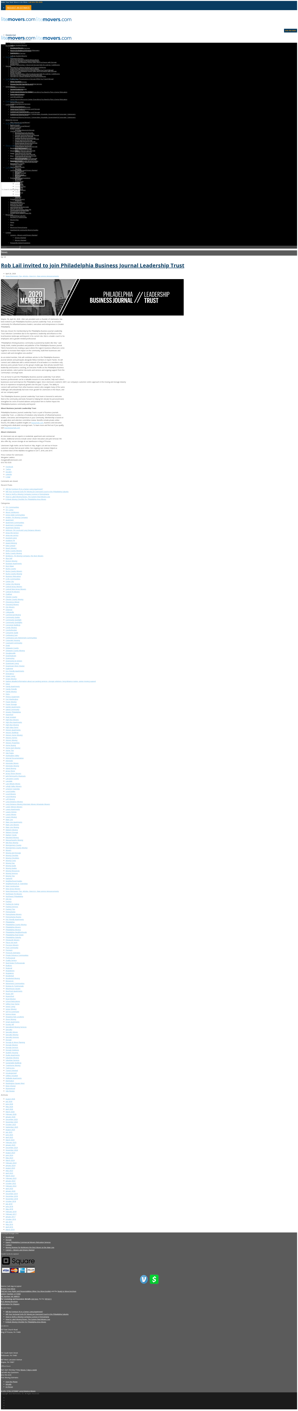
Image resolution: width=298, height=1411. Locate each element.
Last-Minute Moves (13, 784)
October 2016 (11, 1219)
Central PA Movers (13, 592)
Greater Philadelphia (13, 712)
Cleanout (9, 609)
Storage (9, 57)
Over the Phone (11, 1382)
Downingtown (11, 656)
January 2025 (10, 1145)
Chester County (15, 128)
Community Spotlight (13, 620)
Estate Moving (11, 679)
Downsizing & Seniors (14, 661)
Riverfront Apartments (14, 991)
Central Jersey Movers (14, 586)
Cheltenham (19, 181)
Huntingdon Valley (12, 755)
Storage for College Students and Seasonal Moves (28, 76)
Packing (8, 901)
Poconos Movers (16, 202)
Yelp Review (10, 1091)
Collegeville (19, 184)
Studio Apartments (13, 1055)
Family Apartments (13, 686)
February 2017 (11, 1214)
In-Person (9, 1387)
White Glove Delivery (17, 110)
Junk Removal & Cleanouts (16, 776)
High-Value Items (12, 727)
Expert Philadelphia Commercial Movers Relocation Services (28, 1242)
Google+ (9, 472)
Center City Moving (13, 584)
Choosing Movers (12, 604)
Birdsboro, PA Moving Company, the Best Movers (24, 556)
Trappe (17, 192)
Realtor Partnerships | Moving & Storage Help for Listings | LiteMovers (35, 65)
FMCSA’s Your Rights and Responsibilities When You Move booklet (26, 1291)
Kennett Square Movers (23, 148)
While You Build (15, 81)
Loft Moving (10, 799)
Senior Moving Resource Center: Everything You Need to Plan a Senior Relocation (38, 92)
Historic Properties (13, 743)
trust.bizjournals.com (12, 428)
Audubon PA (10, 540)
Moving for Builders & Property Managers (24, 61)
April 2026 (9, 1109)
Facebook (9, 467)
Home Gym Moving (13, 748)
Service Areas (11, 1014)
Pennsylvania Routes (13, 917)
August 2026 (10, 1099)
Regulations (10, 971)
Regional (9, 968)
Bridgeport (18, 179)
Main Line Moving (12, 827)
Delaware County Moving (15, 650)
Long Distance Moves (27, 1391)
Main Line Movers (12, 825)
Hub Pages (10, 753)
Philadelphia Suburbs (17, 216)
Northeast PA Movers (14, 894)
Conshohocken (20, 186)
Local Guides (10, 791)
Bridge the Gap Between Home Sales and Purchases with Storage (33, 62)
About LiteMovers (12, 512)
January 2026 (10, 1117)
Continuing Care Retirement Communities (21, 638)
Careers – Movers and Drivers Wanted (23, 235)
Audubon (18, 197)
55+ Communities (12, 507)
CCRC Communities (13, 579)
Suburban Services (12, 1060)
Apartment (10, 520)
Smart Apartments (12, 1022)
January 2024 (10, 1165)
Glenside (18, 166)
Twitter (8, 469)
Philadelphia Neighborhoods (16, 932)
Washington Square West (15, 1083)
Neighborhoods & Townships (17, 883)
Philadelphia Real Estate (15, 935)
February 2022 (11, 1186)
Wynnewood (10, 1088)
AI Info (3, 1391)
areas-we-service (12, 535)
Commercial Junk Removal (19, 115)
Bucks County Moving (14, 574)
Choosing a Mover (12, 602)
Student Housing (12, 1052)
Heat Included (11, 717)
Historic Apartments (13, 730)
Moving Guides (11, 868)
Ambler (17, 174)
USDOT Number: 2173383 (11, 1294)
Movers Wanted (20, 240)
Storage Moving (12, 1045)
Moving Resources (13, 871)
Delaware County (16, 164)
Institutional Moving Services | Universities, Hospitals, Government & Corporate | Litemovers (43, 114)
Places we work (11, 942)
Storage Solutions (12, 1050)
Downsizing (14, 64)
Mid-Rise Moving (12, 843)
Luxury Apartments (13, 809)
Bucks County (15, 129)
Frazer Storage (11, 704)
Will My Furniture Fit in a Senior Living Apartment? (24, 489)
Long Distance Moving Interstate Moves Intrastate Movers (28, 804)
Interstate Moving (12, 766)
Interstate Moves (12, 763)
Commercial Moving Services (20, 104)
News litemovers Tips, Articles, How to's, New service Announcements (32, 276)
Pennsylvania (10, 912)
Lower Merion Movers (14, 807)
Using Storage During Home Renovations (24, 69)
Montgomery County (17, 163)
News (12, 153)
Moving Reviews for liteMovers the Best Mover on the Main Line (30, 1247)
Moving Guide (11, 866)
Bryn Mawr (10, 566)
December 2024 (12, 1147)
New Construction (12, 886)
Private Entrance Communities (17, 955)
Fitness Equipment (12, 697)
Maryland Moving (12, 837)
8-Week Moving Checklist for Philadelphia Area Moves (26, 499)
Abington (18, 168)
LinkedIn (9, 474)
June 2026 (9, 1104)
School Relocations (13, 1001)
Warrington (10, 1081)
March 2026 (10, 1112)
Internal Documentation (15, 758)
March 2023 (10, 1176)
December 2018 (12, 1196)
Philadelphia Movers (17, 199)
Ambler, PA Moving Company (17, 517)
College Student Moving (18, 45)
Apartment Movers (16, 58)
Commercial (10, 104)
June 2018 (9, 1206)
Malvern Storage (12, 832)
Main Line (9, 819)
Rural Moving (10, 999)
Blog (11, 156)
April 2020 (9, 1188)
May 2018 (9, 1209)
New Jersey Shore (16, 204)
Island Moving (11, 768)
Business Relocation (13, 576)
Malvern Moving (12, 830)
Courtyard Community (14, 643)
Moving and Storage (13, 853)
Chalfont (9, 594)
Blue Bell (18, 176)
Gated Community (12, 709)
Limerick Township (13, 789)
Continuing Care (12, 635)
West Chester (11, 1086)
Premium (9, 950)
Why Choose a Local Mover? (20, 126)
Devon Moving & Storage (23, 140)
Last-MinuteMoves (16, 97)
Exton (8, 684)
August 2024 (10, 1153)
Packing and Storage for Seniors (21, 92)
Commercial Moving (13, 615)
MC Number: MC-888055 (10, 1296)
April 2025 (9, 1137)
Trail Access (10, 1068)
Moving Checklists (12, 858)
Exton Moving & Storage (23, 145)
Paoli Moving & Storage (23, 153)
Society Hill (10, 1024)
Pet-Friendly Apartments (15, 919)
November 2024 (12, 1150)
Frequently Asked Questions (20, 243)
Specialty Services (12, 1037)
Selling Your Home (12, 1004)
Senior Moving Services (18, 89)
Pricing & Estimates (13, 953)
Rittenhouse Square (13, 988)
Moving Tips (14, 151)
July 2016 (9, 1222)
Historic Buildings (12, 732)
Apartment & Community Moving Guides (24, 161)
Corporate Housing (13, 640)
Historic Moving (11, 740)
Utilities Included (12, 1076)
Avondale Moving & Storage (24, 130)
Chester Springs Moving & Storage (27, 135)
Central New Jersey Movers (16, 589)
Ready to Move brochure (67, 1291)
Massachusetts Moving (14, 840)
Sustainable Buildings (13, 1063)
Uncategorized (11, 1073)
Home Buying (11, 745)
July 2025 (9, 1132)
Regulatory (10, 973)
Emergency (10, 674)
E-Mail (8, 477)
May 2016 (9, 1224)
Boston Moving (11, 561)
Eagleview (9, 668)
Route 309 (9, 994)
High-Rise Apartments (14, 722)
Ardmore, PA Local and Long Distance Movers (23, 530)
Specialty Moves (12, 1032)
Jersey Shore (10, 771)
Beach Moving (11, 548)
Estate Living (10, 676)
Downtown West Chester (15, 666)
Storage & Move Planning (15, 1042)
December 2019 (12, 1194)
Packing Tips (10, 909)
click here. (34, 1299)
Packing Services (12, 907)
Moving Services (12, 873)
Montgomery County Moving (16, 848)
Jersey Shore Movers (13, 773)
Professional (10, 958)
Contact (9, 168)
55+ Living (9, 510)
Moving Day (10, 863)
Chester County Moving (14, 599)
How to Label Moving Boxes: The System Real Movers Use (28, 497)
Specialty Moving (12, 1035)
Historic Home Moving (14, 735)
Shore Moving (11, 1019)
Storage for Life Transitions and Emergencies (26, 84)
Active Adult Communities (15, 515)
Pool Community (12, 947)
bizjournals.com (37, 423)
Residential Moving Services (20, 48)
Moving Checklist (12, 855)
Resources (10, 145)
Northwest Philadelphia (14, 896)
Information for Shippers (10, 1304)
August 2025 (10, 1130)
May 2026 (9, 1106)
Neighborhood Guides (14, 881)
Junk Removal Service (17, 43)
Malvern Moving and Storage (25, 151)
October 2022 (11, 1183)
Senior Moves (10, 87)
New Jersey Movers (13, 889)
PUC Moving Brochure (9, 1301)
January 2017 (10, 1217)
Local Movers (11, 794)
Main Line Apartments (14, 822)
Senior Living (10, 1006)
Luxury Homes (11, 812)
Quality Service (11, 960)
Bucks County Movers (14, 571)
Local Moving (11, 796)
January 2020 (10, 1191)
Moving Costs (11, 860)
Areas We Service (12, 120)
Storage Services (12, 1047)
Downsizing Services (17, 87)
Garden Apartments (13, 707)
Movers (8, 850)
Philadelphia (10, 922)
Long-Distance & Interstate (19, 207)
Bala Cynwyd (19, 171)
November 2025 (12, 1122)
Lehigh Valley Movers (14, 786)
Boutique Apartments (14, 563)
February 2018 (11, 1211)
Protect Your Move (8, 1289)
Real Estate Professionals (15, 963)
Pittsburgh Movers (12, 940)
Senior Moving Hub (17, 102)
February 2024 (11, 1163)
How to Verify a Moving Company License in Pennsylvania (27, 494)
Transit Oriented (12, 1070)
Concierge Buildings (13, 625)
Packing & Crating (12, 904)
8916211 (48, 1299)
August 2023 (10, 1168)
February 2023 (11, 1178)
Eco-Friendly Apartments (15, 671)
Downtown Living (12, 663)
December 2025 (12, 1119)
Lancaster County (12, 778)
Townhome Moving (13, 1065)
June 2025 (9, 1135)
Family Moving (11, 691)
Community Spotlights (14, 622)
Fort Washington (12, 699)
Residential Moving (13, 978)
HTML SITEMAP (12, 1391)
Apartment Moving (13, 528)
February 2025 (11, 1142)
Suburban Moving (12, 1058)
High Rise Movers (12, 720)
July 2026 (9, 1101)
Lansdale (9, 781)
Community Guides (13, 617)
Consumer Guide (12, 633)
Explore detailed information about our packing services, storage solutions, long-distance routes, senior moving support (51, 681)
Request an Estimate (18, 7)
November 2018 (12, 1199)
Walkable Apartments (14, 1078)
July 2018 (9, 1204)
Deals (8, 645)
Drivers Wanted (20, 173)
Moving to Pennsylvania (18, 227)
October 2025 (11, 1124)
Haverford (9, 714)
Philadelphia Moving (13, 930)
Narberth (9, 878)
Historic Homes (11, 738)
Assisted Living (11, 538)
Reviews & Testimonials (18, 217)
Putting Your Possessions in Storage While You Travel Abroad (31, 79)
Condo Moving (11, 627)
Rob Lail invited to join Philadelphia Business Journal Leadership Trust (92, 265)
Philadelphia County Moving (16, 924)
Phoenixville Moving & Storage (25, 156)
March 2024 (10, 1160)
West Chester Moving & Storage (26, 158)
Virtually (8, 1384)
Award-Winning (11, 543)
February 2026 (11, 1114)
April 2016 (9, 1227)
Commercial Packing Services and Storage (25, 109)
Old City (8, 899)
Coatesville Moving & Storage (25, 138)
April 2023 (9, 1173)
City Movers (10, 607)
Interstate (9, 761)
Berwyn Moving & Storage (24, 133)
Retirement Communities (15, 983)
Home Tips (10, 750)
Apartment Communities (15, 522)
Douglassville (10, 653)
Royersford (19, 189)
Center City (10, 581)
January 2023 (10, 1181)
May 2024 (9, 1158)
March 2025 (10, 1140)
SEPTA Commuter (12, 1012)
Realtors (9, 965)
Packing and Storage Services (20, 51)
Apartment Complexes (14, 525)
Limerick (18, 194)
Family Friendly (11, 689)
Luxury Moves (11, 814)
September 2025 (12, 1127)
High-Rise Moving (12, 725)
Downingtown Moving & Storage (26, 143)
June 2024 (9, 1155)
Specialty (9, 1029)
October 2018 (11, 1201)
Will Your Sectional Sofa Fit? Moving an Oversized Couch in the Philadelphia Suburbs (37, 491)
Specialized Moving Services (16, 1027)
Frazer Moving (11, 702)
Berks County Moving (14, 553)
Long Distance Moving (14, 802)
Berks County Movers (14, 551)
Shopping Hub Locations (15, 1017)
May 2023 (9, 1170)
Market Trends (11, 835)
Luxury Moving (11, 817)
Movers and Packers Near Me (20, 209)
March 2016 (10, 1229)
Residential (10, 46)
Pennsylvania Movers (14, 914)
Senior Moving (11, 1009)
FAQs (8, 694)
